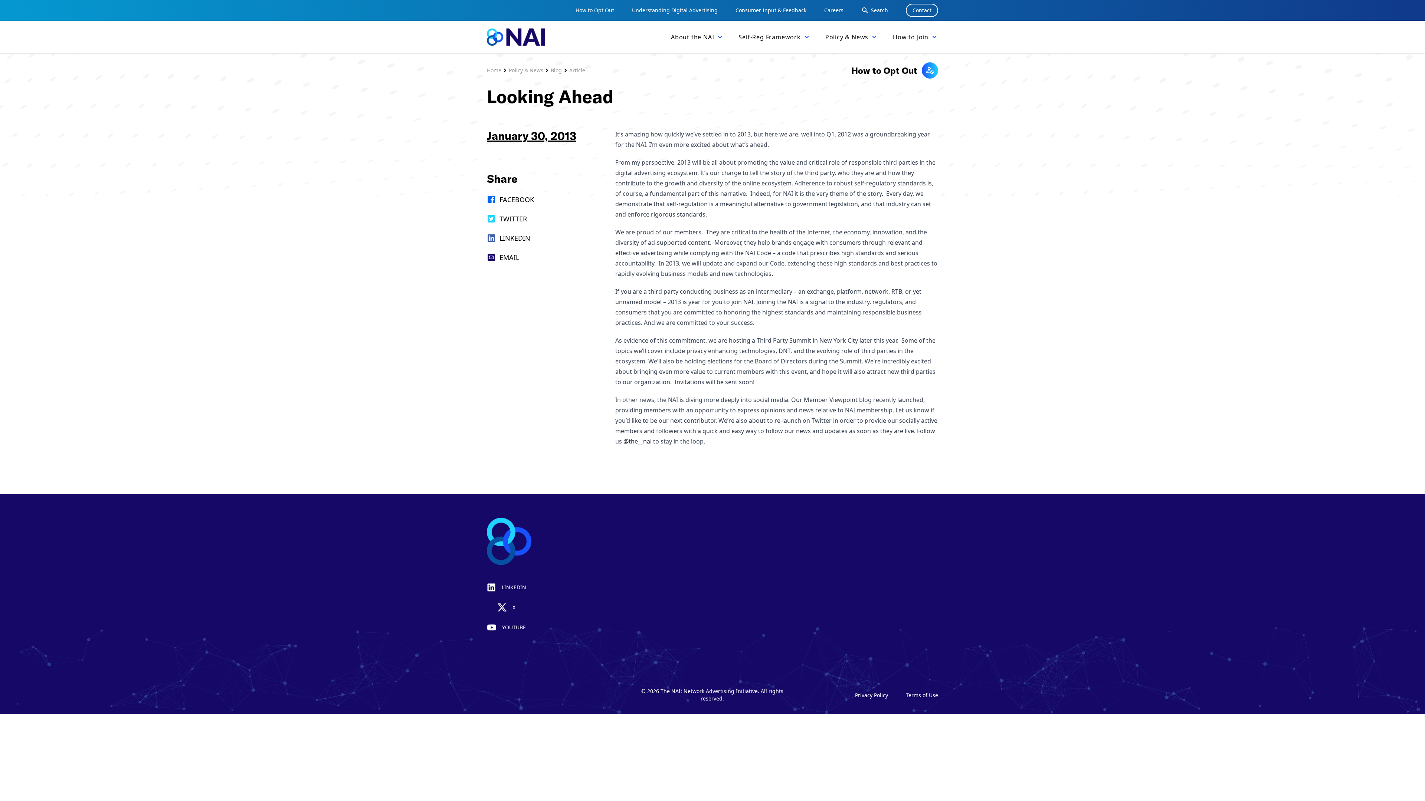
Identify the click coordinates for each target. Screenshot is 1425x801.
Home (494, 70)
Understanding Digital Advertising (675, 10)
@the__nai (637, 441)
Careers (833, 10)
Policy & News (526, 70)
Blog (556, 70)
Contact (922, 10)
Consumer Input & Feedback (771, 10)
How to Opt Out (595, 10)
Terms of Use (922, 695)
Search (879, 10)
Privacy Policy (871, 695)
